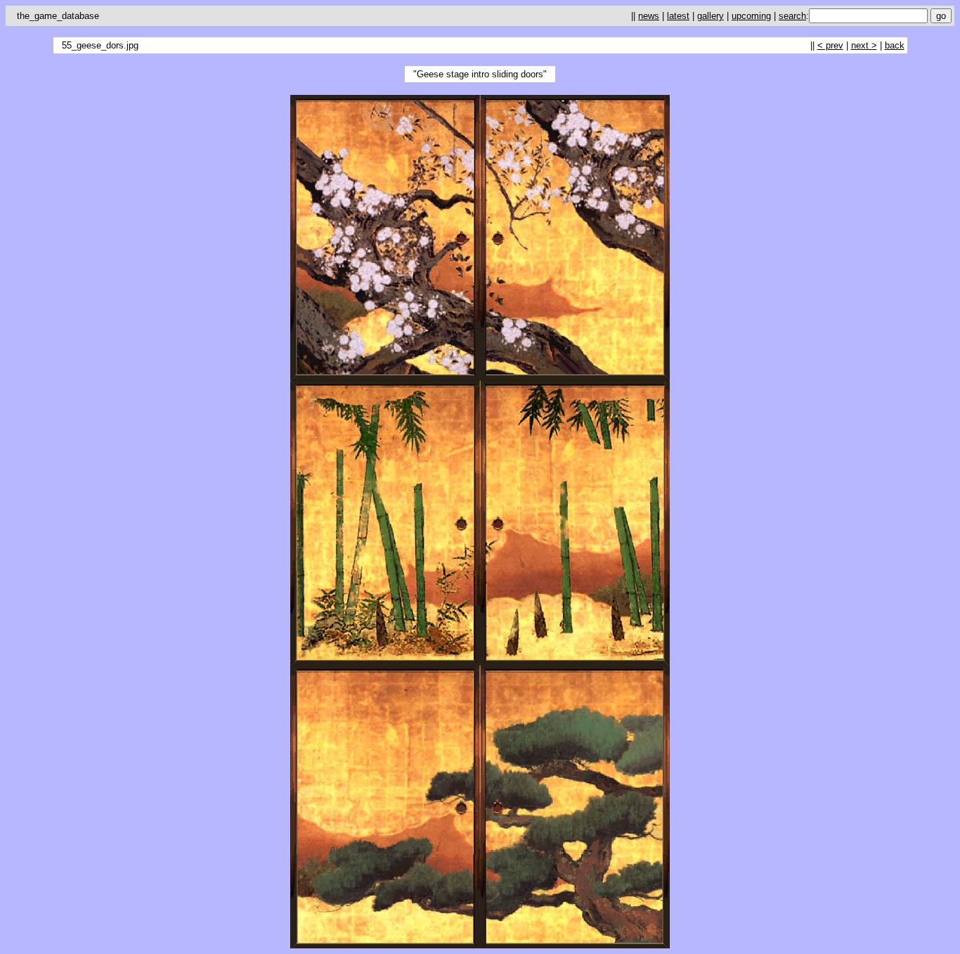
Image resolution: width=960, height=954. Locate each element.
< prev (830, 45)
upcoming (751, 16)
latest (678, 16)
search (792, 16)
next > (864, 45)
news (648, 16)
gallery (710, 16)
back (894, 45)
